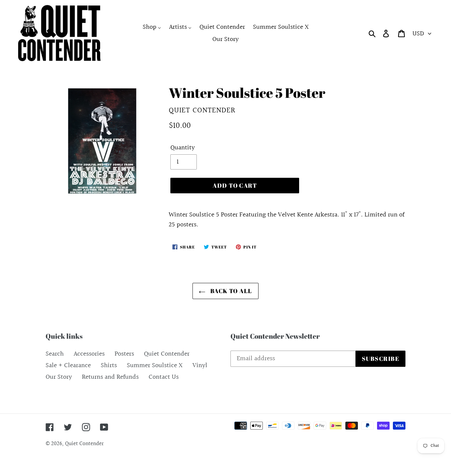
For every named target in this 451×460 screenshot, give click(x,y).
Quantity (182, 148)
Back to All (230, 291)
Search (55, 354)
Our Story (59, 377)
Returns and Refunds (110, 377)
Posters (124, 354)
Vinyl (199, 365)
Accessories (89, 354)
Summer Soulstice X (155, 365)
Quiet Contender (167, 354)
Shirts (109, 365)
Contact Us (164, 377)
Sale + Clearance (68, 365)
